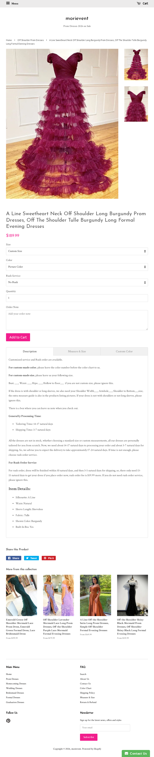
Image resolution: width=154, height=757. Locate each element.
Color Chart (85, 688)
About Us (84, 679)
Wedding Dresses (14, 688)
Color (9, 260)
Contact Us (85, 683)
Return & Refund (88, 702)
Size (8, 244)
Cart (145, 3)
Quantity (11, 291)
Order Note (12, 307)
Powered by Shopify (91, 748)
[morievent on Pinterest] (8, 721)
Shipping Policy (87, 692)
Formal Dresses (13, 697)
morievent (77, 18)
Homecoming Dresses (16, 683)
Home (9, 40)
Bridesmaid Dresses (15, 692)
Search (83, 674)
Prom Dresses (12, 679)
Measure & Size (87, 697)
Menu (14, 3)
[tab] (30, 351)
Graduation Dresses (15, 702)
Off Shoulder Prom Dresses (30, 40)
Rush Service (13, 276)
